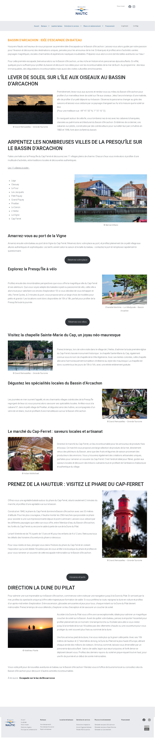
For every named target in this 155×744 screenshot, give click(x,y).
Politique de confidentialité (29, 729)
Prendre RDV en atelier (83, 729)
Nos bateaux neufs (45, 724)
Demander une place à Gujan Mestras (105, 727)
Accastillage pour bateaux (83, 727)
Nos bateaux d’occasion (47, 727)
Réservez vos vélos (77, 322)
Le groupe (124, 26)
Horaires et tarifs (77, 577)
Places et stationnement (92, 26)
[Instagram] (134, 7)
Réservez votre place (77, 260)
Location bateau (56, 26)
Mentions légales (26, 727)
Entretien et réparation (83, 724)
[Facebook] (130, 7)
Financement (109, 26)
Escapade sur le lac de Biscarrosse (37, 678)
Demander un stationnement (103, 729)
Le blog (135, 26)
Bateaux (44, 26)
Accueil (36, 26)
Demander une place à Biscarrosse (105, 724)
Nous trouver (121, 6)
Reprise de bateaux (45, 729)
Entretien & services (71, 26)
